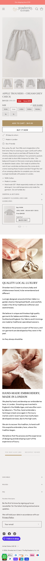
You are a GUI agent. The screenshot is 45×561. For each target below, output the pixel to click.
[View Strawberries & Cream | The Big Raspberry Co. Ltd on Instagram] (4, 533)
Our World (6, 477)
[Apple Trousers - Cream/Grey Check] (7, 84)
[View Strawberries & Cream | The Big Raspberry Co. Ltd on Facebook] (9, 533)
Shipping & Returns (10, 194)
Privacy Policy (8, 517)
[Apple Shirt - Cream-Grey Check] (9, 214)
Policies (5, 484)
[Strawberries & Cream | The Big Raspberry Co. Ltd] (22, 8)
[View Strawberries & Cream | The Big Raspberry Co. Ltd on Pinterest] (14, 533)
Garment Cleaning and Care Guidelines (15, 199)
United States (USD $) (9, 546)
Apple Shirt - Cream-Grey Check (27, 210)
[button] (36, 9)
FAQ (3, 492)
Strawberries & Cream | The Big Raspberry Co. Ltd (23, 550)
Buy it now (22, 130)
